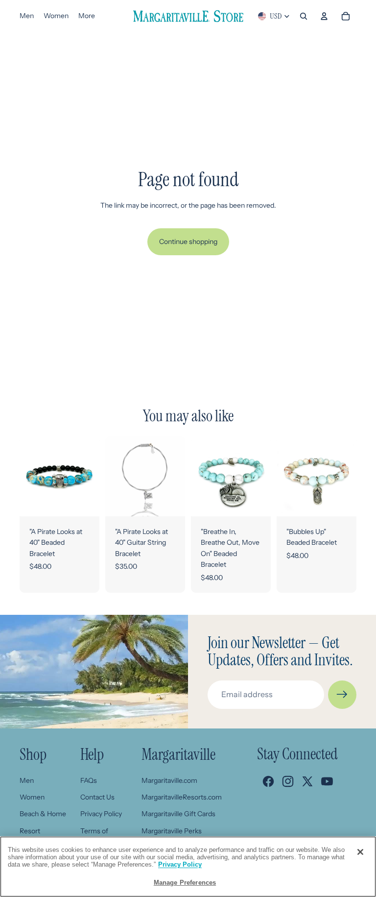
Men (27, 780)
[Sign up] (342, 694)
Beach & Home (43, 813)
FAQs (88, 780)
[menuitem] (86, 16)
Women (32, 797)
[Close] (360, 852)
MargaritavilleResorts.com (181, 797)
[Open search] (303, 16)
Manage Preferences (185, 882)
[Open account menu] (324, 16)
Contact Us (97, 797)
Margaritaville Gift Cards (178, 813)
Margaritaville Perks (171, 830)
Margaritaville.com (169, 780)
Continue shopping (188, 241)
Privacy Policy (101, 813)
